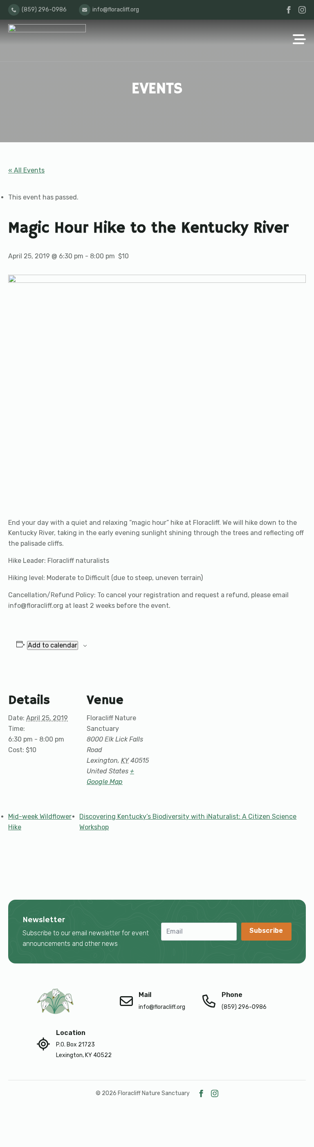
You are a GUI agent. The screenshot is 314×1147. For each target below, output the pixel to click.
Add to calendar (52, 645)
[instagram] (302, 9)
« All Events (26, 170)
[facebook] (288, 9)
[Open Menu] (299, 40)
